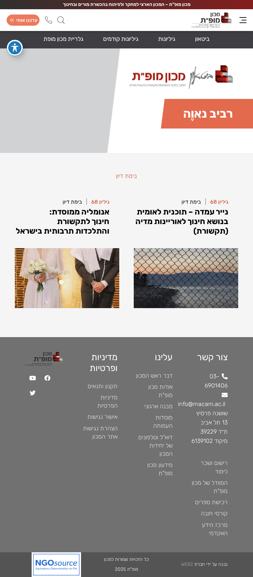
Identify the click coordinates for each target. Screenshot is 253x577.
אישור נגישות (102, 416)
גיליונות (166, 39)
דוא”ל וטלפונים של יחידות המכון (155, 445)
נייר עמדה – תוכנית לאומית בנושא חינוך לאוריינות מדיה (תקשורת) (194, 233)
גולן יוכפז (160, 258)
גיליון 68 (219, 202)
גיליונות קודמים (120, 39)
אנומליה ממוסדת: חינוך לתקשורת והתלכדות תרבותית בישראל (76, 233)
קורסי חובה (214, 513)
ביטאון (202, 39)
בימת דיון (191, 202)
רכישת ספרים (211, 502)
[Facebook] (47, 378)
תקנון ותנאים (103, 386)
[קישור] (53, 564)
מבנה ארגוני (158, 406)
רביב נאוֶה (159, 295)
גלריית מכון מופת (63, 39)
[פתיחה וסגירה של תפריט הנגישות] (15, 48)
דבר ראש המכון (154, 375)
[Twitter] (32, 393)
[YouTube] (32, 378)
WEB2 (187, 564)
